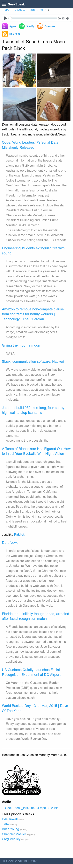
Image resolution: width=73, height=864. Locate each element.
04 (41, 9)
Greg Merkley (11, 839)
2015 (33, 9)
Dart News (10, 542)
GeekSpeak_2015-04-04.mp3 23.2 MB (31, 807)
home (6, 9)
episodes (20, 9)
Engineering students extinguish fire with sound (33, 250)
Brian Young (10, 829)
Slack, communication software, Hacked (33, 361)
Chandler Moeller (14, 834)
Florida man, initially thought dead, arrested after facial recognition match (35, 616)
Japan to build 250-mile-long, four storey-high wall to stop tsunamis (34, 410)
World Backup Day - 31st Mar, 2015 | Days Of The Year (35, 708)
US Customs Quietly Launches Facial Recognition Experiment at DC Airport (31, 672)
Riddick (19, 534)
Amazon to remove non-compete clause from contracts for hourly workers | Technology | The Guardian (33, 313)
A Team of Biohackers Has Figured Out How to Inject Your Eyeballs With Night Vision (36, 451)
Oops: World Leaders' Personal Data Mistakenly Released (30, 144)
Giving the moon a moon (21, 345)
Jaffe (5, 824)
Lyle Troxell (10, 819)
